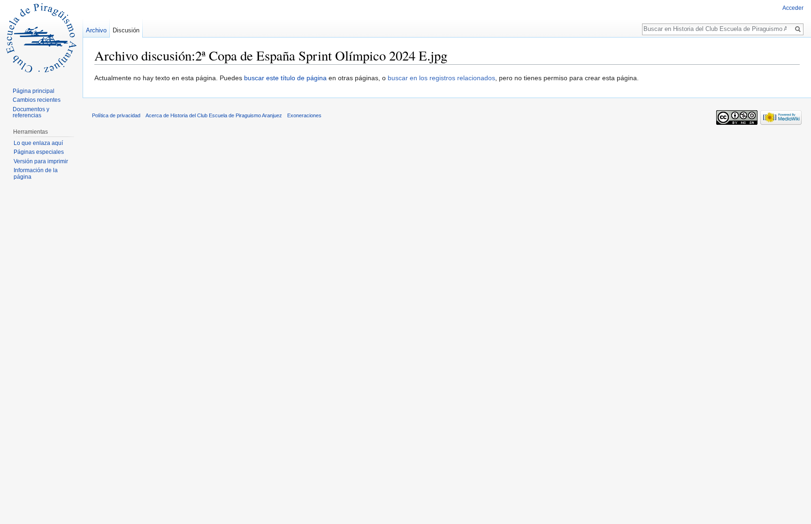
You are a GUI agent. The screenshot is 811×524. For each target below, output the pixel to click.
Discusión (126, 30)
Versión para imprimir (41, 161)
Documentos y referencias (31, 112)
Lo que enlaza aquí (38, 143)
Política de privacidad (116, 115)
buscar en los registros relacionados (441, 78)
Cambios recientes (37, 100)
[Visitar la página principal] (41, 37)
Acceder (792, 8)
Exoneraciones (304, 115)
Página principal (33, 91)
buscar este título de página (285, 78)
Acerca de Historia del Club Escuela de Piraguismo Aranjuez (213, 115)
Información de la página (36, 173)
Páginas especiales (39, 152)
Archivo (96, 30)
